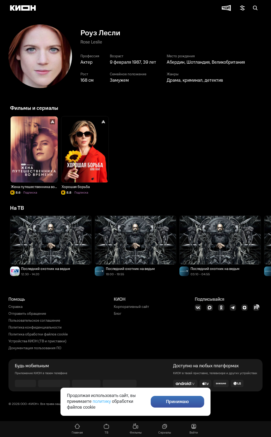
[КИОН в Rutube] (258, 307)
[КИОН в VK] (199, 307)
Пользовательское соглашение (34, 320)
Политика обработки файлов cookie (38, 334)
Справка (15, 306)
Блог (117, 313)
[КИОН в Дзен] (246, 307)
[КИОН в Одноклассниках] (223, 307)
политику (102, 401)
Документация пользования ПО (34, 348)
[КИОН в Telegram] (234, 307)
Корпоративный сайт (131, 306)
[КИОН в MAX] (211, 307)
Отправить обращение (27, 313)
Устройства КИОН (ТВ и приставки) (37, 341)
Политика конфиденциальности (35, 327)
